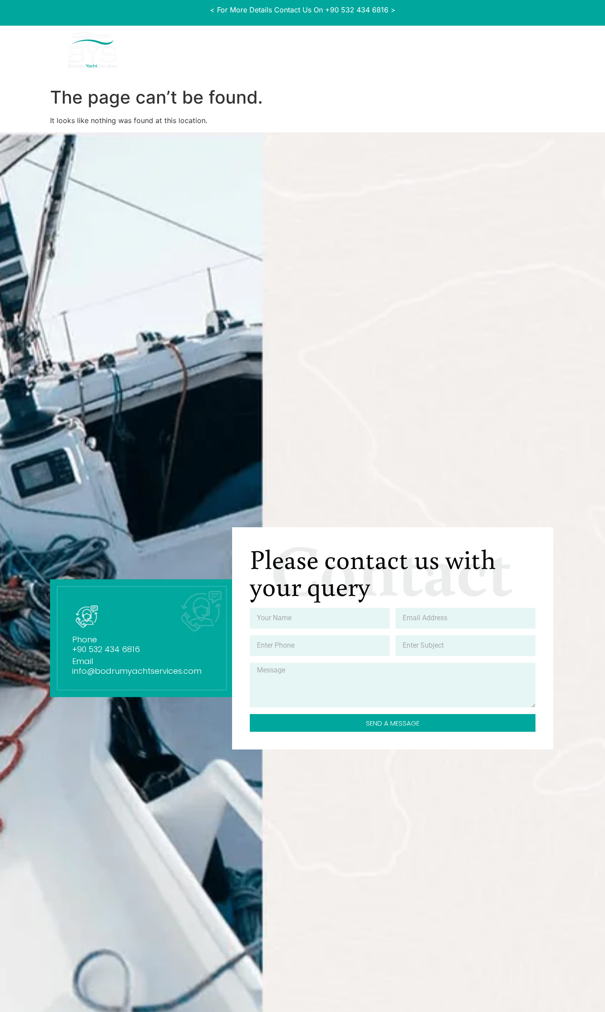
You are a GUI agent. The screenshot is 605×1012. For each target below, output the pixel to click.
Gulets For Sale (208, 52)
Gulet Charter (331, 52)
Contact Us (517, 52)
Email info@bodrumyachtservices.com (137, 666)
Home (158, 52)
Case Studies (271, 52)
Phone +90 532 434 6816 (106, 644)
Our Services (392, 52)
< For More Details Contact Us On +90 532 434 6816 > (303, 9)
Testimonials (461, 52)
